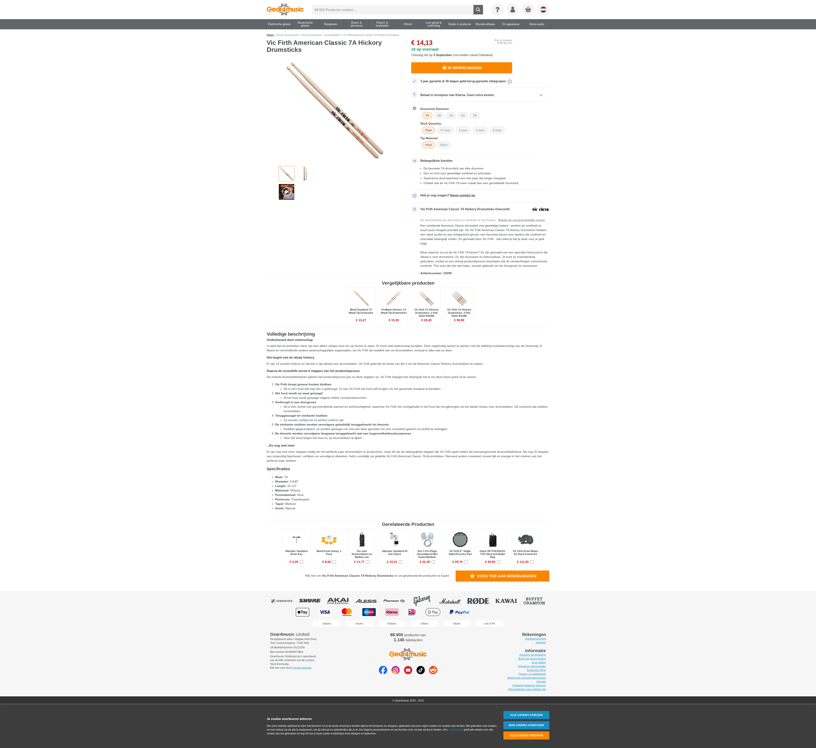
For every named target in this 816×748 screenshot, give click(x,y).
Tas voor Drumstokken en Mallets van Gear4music (362, 556)
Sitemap (541, 681)
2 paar (463, 130)
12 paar (445, 130)
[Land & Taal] (543, 9)
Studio (456, 623)
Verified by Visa (513, 612)
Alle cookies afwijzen (526, 715)
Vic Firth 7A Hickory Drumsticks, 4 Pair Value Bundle (459, 312)
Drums (359, 623)
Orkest (424, 623)
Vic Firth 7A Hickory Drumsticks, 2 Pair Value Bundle (426, 312)
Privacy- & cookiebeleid (532, 674)
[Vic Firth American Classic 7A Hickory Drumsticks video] (286, 192)
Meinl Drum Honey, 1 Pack (329, 553)
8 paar (497, 130)
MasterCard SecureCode (487, 612)
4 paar (480, 130)
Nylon (444, 144)
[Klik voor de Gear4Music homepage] (285, 9)
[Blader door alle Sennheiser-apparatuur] (285, 600)
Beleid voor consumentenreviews (526, 677)
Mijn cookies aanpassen (526, 725)
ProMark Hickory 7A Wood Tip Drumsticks (394, 311)
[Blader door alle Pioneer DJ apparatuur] (397, 600)
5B (475, 115)
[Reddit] (433, 673)
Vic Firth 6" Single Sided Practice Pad (460, 553)
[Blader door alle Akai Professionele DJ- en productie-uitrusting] (341, 600)
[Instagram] (395, 673)
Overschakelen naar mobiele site (527, 689)
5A (463, 115)
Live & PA (489, 623)
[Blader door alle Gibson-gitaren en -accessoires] (425, 600)
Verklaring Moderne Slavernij (529, 685)
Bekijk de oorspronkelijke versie (521, 220)
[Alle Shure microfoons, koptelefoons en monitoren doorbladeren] (313, 600)
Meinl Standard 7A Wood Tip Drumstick (361, 311)
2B (439, 115)
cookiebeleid (455, 729)
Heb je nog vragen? (447, 195)
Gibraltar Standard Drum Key (296, 553)
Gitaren (327, 623)
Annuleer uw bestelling (532, 654)
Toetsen (391, 623)
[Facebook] (383, 673)
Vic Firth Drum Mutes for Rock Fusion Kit (525, 553)
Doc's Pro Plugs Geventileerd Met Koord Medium (427, 554)
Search (478, 9)
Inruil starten (539, 662)
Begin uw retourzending (532, 658)
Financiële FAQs (536, 670)
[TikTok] (420, 673)
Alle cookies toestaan (526, 735)
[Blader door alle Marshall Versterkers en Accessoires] (453, 600)
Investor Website (301, 667)
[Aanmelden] (512, 9)
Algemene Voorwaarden (532, 666)
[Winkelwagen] (528, 10)
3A (451, 115)
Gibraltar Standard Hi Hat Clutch (394, 553)
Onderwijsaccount (535, 638)
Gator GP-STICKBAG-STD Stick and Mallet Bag (493, 554)
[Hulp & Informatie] (497, 9)
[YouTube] (408, 673)
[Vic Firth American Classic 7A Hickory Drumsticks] (336, 111)
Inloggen (541, 642)
